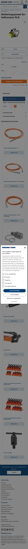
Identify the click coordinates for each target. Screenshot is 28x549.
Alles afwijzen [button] (14, 294)
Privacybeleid (15, 270)
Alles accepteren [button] (15, 290)
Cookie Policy (14, 301)
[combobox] (25, 247)
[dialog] (14, 274)
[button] (14, 298)
